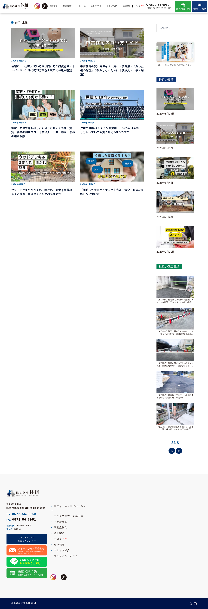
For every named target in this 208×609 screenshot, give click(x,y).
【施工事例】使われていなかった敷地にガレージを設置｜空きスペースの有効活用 (175, 300)
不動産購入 (60, 527)
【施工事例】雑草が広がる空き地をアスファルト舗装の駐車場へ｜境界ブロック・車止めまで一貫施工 (175, 364)
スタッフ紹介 (112, 6)
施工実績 (59, 533)
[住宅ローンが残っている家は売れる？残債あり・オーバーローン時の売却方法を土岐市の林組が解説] (43, 43)
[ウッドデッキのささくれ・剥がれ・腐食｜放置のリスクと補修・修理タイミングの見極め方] (43, 166)
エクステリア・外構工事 (68, 516)
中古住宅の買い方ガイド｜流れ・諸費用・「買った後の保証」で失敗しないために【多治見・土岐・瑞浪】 (112, 70)
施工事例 (126, 6)
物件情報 (53, 6)
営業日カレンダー (27, 541)
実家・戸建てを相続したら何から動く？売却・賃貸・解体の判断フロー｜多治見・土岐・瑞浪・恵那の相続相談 (43, 132)
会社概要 (59, 544)
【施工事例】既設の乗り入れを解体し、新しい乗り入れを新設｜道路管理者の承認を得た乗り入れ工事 (175, 332)
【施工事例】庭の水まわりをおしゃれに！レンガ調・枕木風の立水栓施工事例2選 (175, 428)
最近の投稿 (166, 79)
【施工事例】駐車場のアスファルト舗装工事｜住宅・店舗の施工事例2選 (175, 396)
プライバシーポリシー (67, 556)
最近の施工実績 (169, 266)
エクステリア (96, 6)
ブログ (139, 6)
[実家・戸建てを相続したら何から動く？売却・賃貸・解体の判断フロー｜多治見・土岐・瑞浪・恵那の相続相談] (43, 104)
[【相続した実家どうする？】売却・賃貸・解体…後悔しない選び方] (112, 166)
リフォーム (81, 6)
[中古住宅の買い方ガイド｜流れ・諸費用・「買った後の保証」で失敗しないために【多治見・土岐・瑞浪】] (112, 43)
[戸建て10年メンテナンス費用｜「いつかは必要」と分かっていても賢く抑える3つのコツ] (112, 104)
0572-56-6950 (24, 514)
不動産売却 (60, 521)
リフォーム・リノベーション (68, 508)
